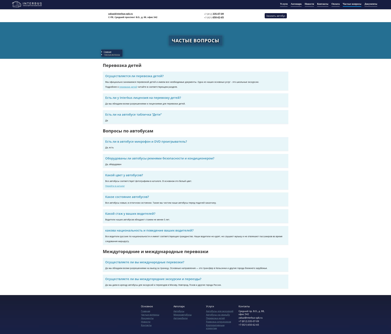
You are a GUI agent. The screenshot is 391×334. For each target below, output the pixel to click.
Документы (147, 318)
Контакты (146, 325)
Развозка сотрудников (218, 321)
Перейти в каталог (115, 185)
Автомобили (181, 318)
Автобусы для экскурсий (219, 311)
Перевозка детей (215, 318)
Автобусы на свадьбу (218, 314)
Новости (145, 321)
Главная (145, 311)
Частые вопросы (150, 314)
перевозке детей (128, 86)
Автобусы (179, 311)
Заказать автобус (275, 15)
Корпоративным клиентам (215, 327)
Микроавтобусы (183, 314)
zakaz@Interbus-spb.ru (120, 13)
